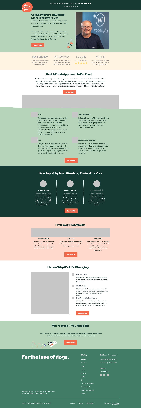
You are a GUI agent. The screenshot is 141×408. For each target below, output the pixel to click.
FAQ (82, 366)
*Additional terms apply (70, 6)
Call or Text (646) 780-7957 (108, 363)
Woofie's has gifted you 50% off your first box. (70, 3)
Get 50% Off (38, 45)
